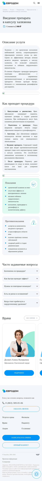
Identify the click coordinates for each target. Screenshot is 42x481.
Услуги (12, 10)
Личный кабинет (21, 445)
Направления (20, 10)
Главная (5, 10)
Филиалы (25, 417)
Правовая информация (9, 459)
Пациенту (26, 423)
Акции (5, 429)
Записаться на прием (21, 438)
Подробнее (19, 373)
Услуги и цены (8, 417)
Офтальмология (31, 10)
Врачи (4, 423)
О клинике (26, 429)
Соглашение (6, 462)
